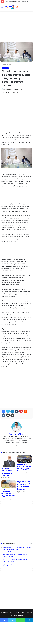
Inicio (4, 64)
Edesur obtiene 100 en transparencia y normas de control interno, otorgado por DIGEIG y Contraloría (23, 485)
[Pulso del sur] (11, 7)
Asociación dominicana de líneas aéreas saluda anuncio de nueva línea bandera (8, 472)
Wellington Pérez (8, 89)
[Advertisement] (16, 19)
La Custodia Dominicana (10, 552)
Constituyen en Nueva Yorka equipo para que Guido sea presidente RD (24, 467)
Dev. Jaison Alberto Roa (17, 615)
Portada (9, 64)
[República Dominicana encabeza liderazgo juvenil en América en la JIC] (8, 484)
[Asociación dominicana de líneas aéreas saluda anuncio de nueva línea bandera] (8, 461)
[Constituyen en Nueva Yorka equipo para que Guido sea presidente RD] (24, 459)
